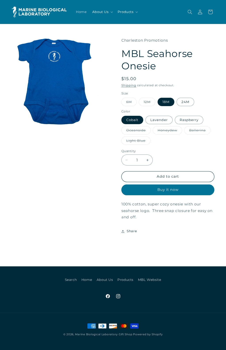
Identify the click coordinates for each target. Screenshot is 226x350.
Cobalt (132, 120)
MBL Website (149, 280)
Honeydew (170, 131)
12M (149, 103)
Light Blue (138, 141)
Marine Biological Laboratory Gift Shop (103, 334)
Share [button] (132, 231)
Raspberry (189, 120)
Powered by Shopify (148, 334)
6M (131, 103)
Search (71, 280)
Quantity (128, 151)
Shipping (128, 85)
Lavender (159, 120)
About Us (100, 12)
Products (126, 12)
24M (185, 102)
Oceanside (138, 131)
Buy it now (168, 190)
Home (86, 280)
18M (166, 102)
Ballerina (200, 131)
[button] (102, 12)
